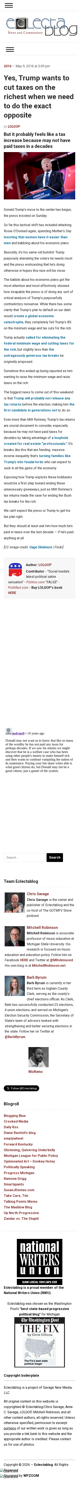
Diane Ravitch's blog (20, 1133)
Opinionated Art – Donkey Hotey (29, 1161)
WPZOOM (31, 1476)
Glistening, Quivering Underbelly (29, 1150)
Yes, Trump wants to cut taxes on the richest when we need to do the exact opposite (39, 96)
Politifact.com (18, 588)
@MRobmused (61, 960)
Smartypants (14, 1184)
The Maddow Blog (18, 1207)
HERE (12, 593)
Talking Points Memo (20, 1202)
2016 (7, 66)
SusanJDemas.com (19, 1190)
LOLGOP (14, 127)
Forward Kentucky (18, 1144)
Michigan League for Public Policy (31, 1156)
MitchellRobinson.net (49, 966)
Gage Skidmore (40, 547)
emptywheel (13, 1138)
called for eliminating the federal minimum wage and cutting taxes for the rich (39, 343)
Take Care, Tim (16, 1196)
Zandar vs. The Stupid (21, 1219)
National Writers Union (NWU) (27, 1293)
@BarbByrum (15, 1037)
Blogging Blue (15, 1116)
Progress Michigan (19, 1173)
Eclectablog (43, 1465)
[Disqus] (39, 664)
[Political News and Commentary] (42, 26)
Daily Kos (11, 1127)
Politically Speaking (19, 1167)
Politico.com (35, 582)
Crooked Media (16, 1121)
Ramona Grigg (15, 1179)
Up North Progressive (21, 1213)
